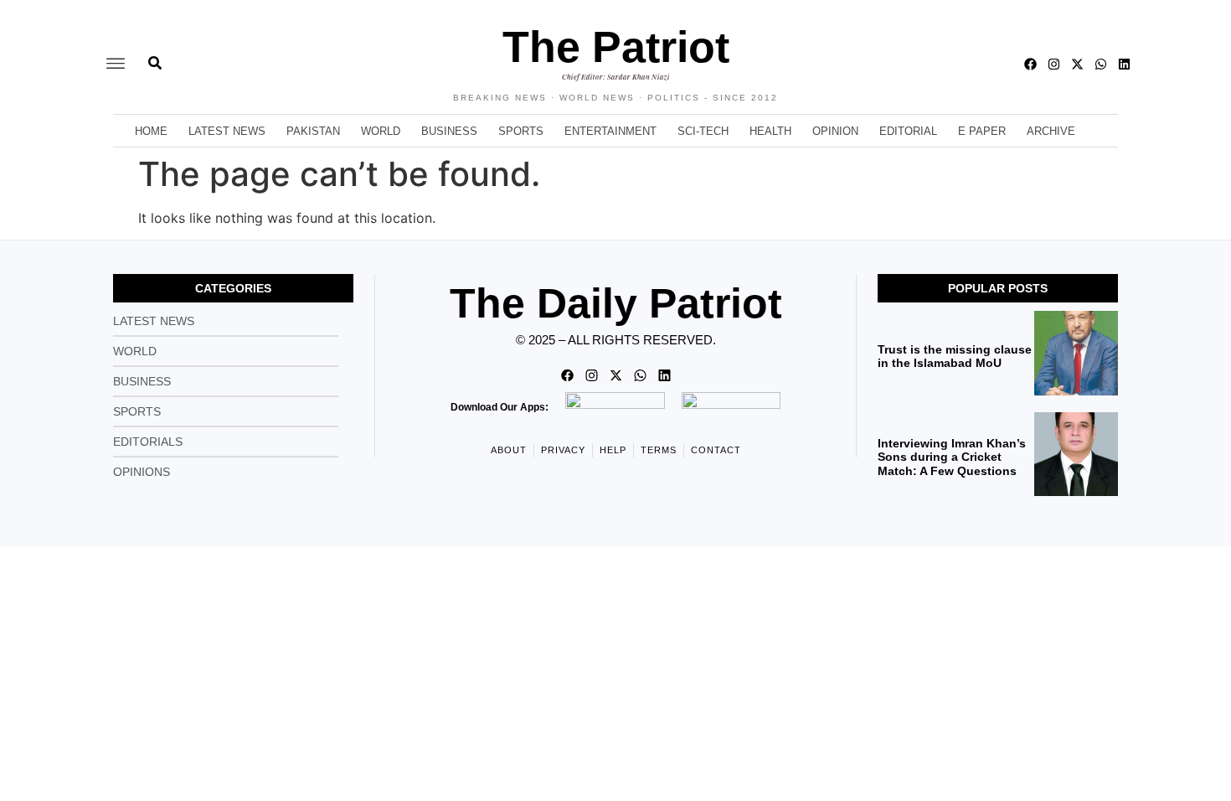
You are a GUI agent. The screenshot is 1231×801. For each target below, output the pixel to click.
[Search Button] (154, 54)
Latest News (226, 131)
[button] (115, 64)
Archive (1051, 131)
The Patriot (615, 47)
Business (449, 131)
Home (151, 131)
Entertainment (610, 131)
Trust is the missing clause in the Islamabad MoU (955, 356)
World (380, 131)
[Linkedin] (1124, 64)
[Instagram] (1054, 64)
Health (770, 131)
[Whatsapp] (1101, 64)
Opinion (835, 131)
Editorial (908, 131)
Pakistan (313, 131)
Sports (520, 131)
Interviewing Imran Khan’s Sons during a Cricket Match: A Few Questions (952, 457)
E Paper (982, 131)
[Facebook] (1030, 64)
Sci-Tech (703, 131)
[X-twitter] (1077, 64)
